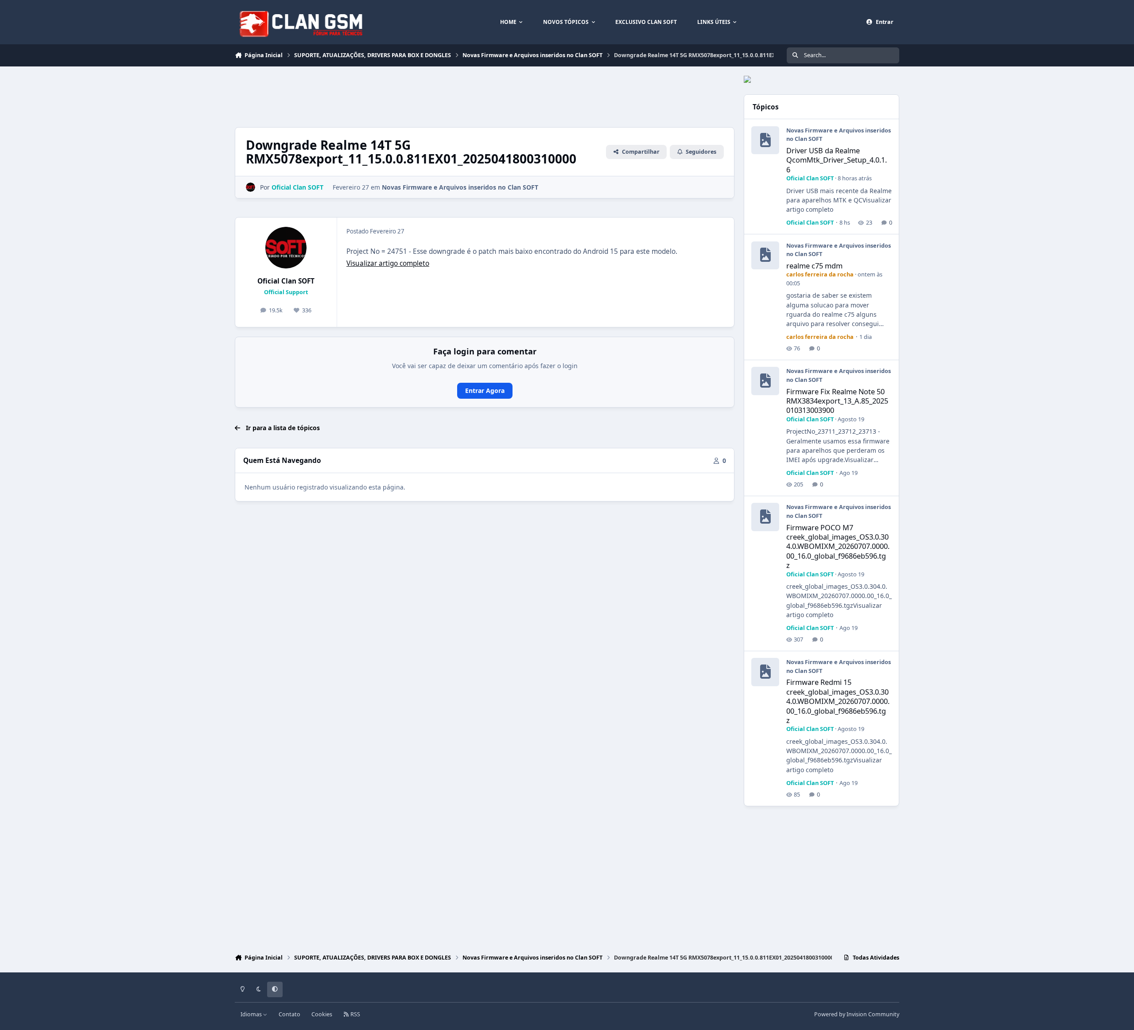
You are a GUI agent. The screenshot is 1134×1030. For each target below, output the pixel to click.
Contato (289, 1014)
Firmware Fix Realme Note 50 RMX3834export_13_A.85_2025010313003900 (837, 401)
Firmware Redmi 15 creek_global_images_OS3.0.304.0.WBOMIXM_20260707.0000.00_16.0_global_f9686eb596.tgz (837, 701)
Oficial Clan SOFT (286, 281)
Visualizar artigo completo (387, 263)
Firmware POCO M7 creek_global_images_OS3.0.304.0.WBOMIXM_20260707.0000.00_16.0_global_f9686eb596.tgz (837, 546)
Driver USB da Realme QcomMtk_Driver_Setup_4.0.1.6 (836, 160)
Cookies (321, 1014)
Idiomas (252, 1014)
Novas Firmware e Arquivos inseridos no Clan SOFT (460, 187)
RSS (354, 1014)
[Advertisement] (396, 96)
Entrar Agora (485, 390)
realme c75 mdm (814, 265)
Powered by (856, 1014)
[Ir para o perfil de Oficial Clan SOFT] (250, 187)
